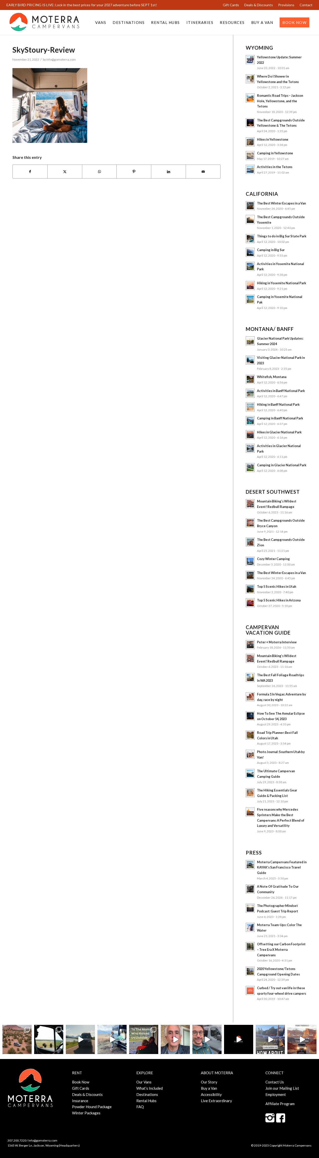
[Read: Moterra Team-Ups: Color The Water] (250, 927)
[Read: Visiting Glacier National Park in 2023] (250, 360)
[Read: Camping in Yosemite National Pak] (250, 299)
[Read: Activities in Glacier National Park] (250, 448)
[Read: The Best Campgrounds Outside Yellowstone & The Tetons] (250, 122)
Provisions (286, 5)
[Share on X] (65, 172)
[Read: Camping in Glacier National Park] (250, 467)
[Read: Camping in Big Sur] (250, 252)
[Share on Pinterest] (134, 172)
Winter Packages (86, 1113)
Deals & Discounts (258, 5)
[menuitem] (231, 5)
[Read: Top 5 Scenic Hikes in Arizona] (250, 602)
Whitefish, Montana (271, 377)
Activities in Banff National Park (281, 391)
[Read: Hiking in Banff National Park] (250, 406)
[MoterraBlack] (44, 22)
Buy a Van (209, 1088)
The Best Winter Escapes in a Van (281, 203)
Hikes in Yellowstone (272, 139)
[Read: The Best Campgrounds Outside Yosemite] (250, 219)
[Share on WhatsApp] (99, 172)
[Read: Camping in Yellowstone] (250, 155)
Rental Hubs (146, 1100)
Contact (306, 5)
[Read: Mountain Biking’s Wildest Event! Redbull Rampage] (250, 503)
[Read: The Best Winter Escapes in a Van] (250, 205)
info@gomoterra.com (61, 59)
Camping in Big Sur (271, 250)
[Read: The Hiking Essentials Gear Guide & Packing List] (250, 792)
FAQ (140, 1106)
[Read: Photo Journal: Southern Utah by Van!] (250, 754)
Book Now (80, 1082)
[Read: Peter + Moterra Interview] (250, 644)
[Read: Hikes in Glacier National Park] (250, 434)
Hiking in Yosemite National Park (281, 283)
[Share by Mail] (203, 172)
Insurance (80, 1100)
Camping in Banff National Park (280, 418)
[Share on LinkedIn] (168, 172)
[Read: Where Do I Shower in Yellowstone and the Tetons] (250, 78)
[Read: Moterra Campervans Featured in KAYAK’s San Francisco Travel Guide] (250, 864)
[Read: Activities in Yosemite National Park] (250, 266)
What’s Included (149, 1088)
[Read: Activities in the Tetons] (250, 169)
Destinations (147, 1094)
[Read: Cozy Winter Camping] (250, 561)
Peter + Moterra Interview (277, 642)
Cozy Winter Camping (273, 559)
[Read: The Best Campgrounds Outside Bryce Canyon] (250, 522)
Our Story (209, 1082)
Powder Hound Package (92, 1106)
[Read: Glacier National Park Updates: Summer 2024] (250, 340)
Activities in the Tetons (274, 167)
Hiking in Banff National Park (278, 404)
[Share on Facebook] (30, 172)
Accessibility (211, 1094)
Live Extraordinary (216, 1100)
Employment (275, 1094)
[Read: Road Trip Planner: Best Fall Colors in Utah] (250, 735)
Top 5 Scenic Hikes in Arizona (279, 600)
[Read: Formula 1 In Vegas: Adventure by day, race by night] (250, 696)
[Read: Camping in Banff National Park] (250, 420)
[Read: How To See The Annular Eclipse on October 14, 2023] (250, 715)
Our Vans (144, 1082)
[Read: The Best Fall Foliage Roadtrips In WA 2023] (250, 677)
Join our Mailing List (282, 1088)
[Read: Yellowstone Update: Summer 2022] (250, 59)
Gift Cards (231, 5)
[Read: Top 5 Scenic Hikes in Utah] (250, 588)
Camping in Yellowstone (275, 153)
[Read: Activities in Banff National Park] (250, 393)
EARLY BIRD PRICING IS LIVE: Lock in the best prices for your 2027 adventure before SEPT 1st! (81, 5)
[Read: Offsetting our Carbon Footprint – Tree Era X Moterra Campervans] (250, 946)
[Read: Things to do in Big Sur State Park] (250, 238)
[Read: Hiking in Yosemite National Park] (250, 285)
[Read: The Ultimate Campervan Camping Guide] (250, 773)
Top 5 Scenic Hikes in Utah (276, 586)
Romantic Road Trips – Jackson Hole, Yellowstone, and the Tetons (280, 101)
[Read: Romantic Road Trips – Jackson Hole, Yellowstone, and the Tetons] (250, 98)
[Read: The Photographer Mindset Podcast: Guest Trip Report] (250, 908)
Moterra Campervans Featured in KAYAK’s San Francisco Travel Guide (282, 867)
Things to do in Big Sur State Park (281, 236)
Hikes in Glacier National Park (279, 432)
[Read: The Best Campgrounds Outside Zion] (250, 542)
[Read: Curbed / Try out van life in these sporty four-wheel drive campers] (250, 990)
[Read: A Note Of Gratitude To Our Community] (250, 888)
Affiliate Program (280, 1103)
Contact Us (274, 1082)
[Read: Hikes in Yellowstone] (250, 141)
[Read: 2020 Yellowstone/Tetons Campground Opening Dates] (250, 971)
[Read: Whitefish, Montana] (250, 379)
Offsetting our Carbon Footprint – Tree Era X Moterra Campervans (281, 949)
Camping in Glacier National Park (281, 465)
